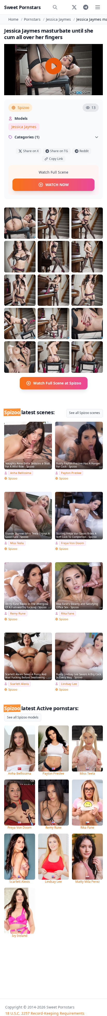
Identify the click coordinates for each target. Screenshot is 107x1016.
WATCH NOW (57, 184)
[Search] (55, 7)
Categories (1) (27, 137)
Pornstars (32, 19)
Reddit (84, 151)
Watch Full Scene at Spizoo (57, 383)
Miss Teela (17, 543)
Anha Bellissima (20, 473)
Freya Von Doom (72, 543)
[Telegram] (85, 7)
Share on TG (59, 151)
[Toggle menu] (97, 7)
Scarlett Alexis (19, 684)
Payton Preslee (71, 473)
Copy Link (56, 159)
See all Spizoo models (22, 717)
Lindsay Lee (69, 684)
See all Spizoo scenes (84, 413)
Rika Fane (67, 613)
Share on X (31, 151)
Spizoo (23, 107)
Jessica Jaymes (58, 19)
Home (13, 19)
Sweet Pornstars (22, 7)
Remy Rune (17, 613)
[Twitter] (74, 7)
